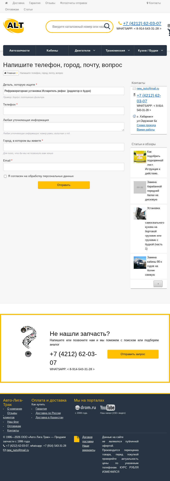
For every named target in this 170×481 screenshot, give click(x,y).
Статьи (28, 9)
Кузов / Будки (148, 50)
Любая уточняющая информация (26, 120)
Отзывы (50, 3)
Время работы (146, 129)
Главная (11, 73)
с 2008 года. (81, 413)
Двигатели (83, 50)
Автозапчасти (19, 50)
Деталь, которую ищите (20, 84)
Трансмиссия (116, 50)
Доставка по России (48, 413)
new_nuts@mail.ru (148, 88)
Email (7, 160)
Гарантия (34, 3)
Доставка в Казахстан (49, 417)
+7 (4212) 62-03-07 (142, 23)
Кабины (52, 50)
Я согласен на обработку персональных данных (41, 176)
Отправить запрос (133, 354)
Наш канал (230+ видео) (112, 413)
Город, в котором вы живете (23, 140)
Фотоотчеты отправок (73, 3)
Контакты (154, 3)
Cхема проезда (146, 125)
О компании (14, 408)
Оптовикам (12, 9)
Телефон (10, 104)
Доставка (18, 3)
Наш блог (13, 421)
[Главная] (13, 27)
